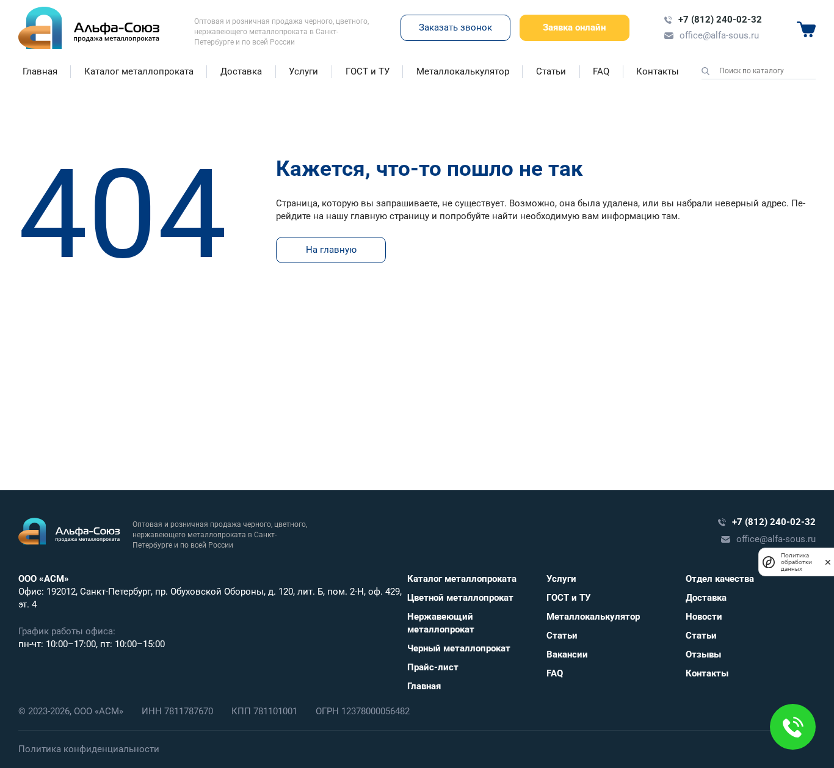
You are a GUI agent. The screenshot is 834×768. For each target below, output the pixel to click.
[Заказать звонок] (793, 727)
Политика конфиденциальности (88, 749)
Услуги (303, 71)
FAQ (601, 71)
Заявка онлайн (574, 27)
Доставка (241, 71)
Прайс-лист (433, 667)
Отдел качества (720, 578)
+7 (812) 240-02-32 (720, 19)
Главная (40, 71)
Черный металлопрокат (458, 648)
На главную (331, 249)
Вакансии (567, 654)
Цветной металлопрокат (460, 597)
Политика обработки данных (796, 562)
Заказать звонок (455, 27)
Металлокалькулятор (462, 71)
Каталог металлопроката (139, 71)
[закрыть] (827, 562)
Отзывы (703, 654)
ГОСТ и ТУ (368, 71)
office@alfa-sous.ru (719, 35)
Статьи (551, 71)
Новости (704, 616)
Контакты (657, 71)
